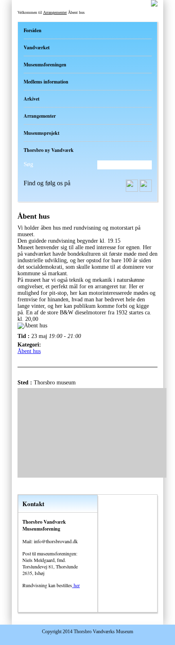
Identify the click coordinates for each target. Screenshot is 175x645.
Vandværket (37, 47)
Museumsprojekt (41, 132)
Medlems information (46, 81)
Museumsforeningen (45, 64)
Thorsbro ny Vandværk (49, 150)
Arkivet (31, 98)
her (76, 585)
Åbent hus (29, 351)
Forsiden (33, 30)
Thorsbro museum (55, 383)
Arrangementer (55, 12)
